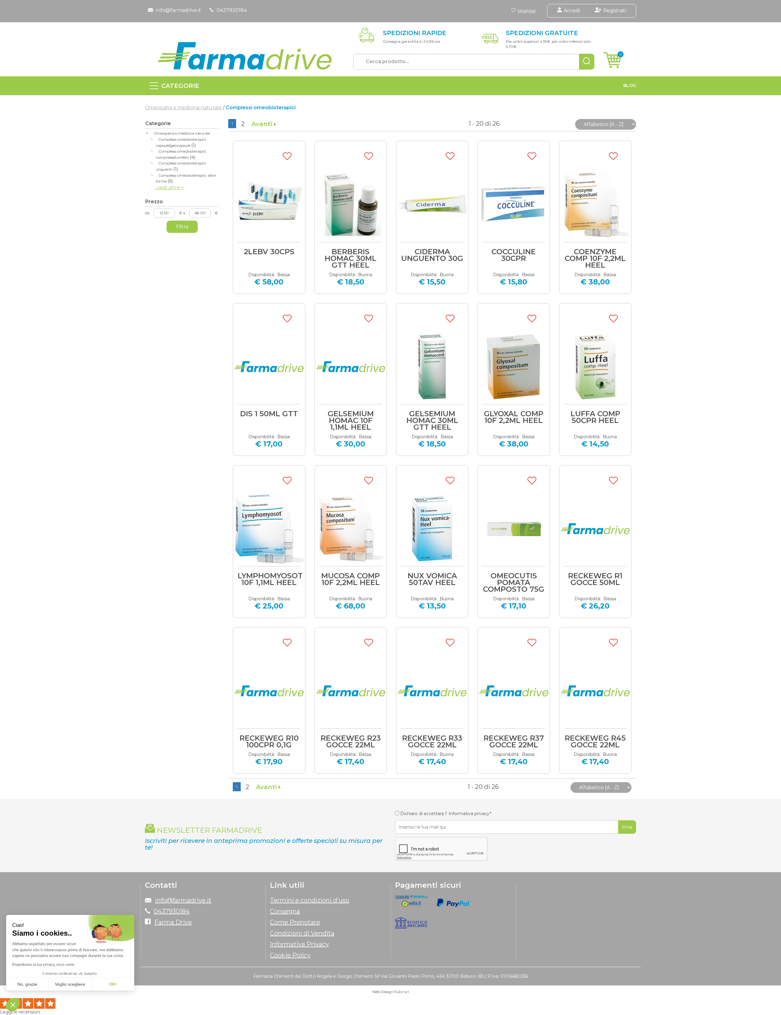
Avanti (262, 124)
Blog (629, 85)
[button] (12, 1004)
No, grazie (27, 984)
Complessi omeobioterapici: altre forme (186, 178)
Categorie (180, 85)
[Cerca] (586, 62)
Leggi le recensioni (20, 1012)
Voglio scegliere (70, 984)
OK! (113, 984)
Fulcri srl (401, 991)
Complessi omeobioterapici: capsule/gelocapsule (181, 142)
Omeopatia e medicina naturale (183, 107)
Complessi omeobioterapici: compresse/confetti (181, 154)
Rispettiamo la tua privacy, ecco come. (43, 965)
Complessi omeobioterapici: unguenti (181, 166)
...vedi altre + (169, 187)
